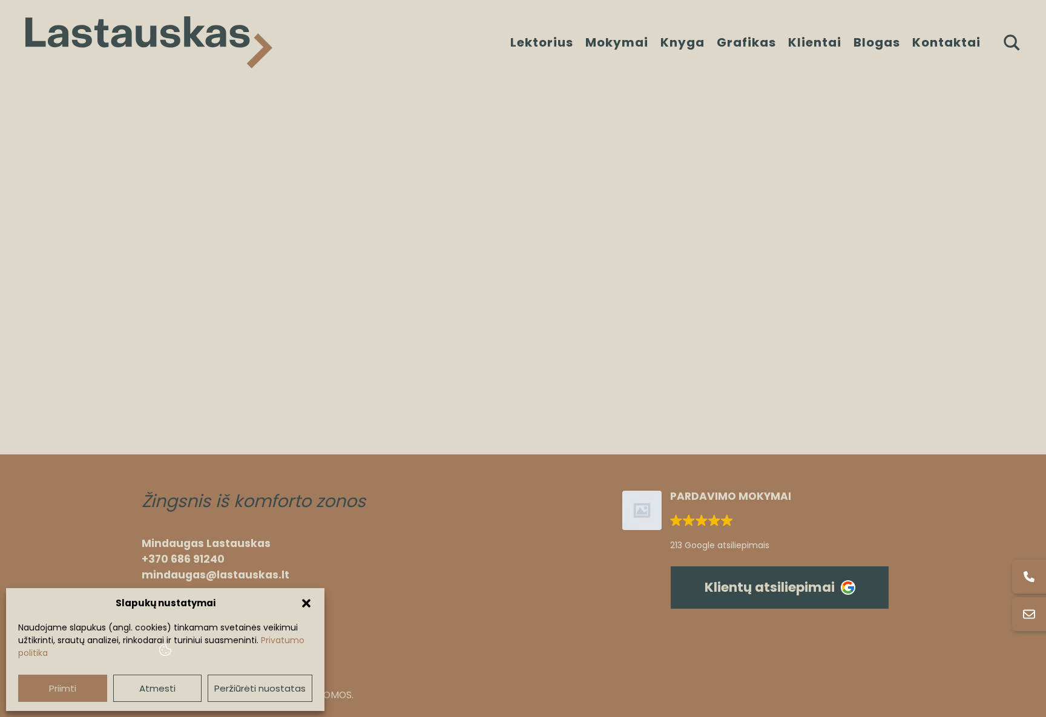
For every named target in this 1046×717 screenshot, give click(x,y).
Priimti (62, 688)
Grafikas (746, 42)
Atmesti (157, 688)
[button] (306, 603)
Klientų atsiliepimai (770, 587)
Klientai (814, 42)
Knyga (682, 42)
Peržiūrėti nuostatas (260, 688)
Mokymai (616, 42)
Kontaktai (946, 42)
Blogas (877, 42)
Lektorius (541, 42)
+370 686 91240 (183, 559)
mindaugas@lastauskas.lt (215, 575)
